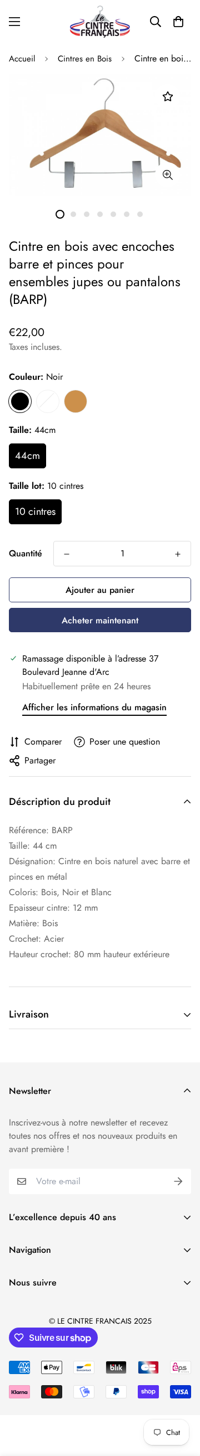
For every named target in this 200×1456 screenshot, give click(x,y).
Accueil (22, 59)
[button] (178, 21)
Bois (75, 401)
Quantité (25, 553)
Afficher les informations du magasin (94, 707)
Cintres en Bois (85, 59)
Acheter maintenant (100, 620)
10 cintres (35, 511)
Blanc (48, 401)
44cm (27, 455)
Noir (20, 401)
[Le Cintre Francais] (100, 21)
